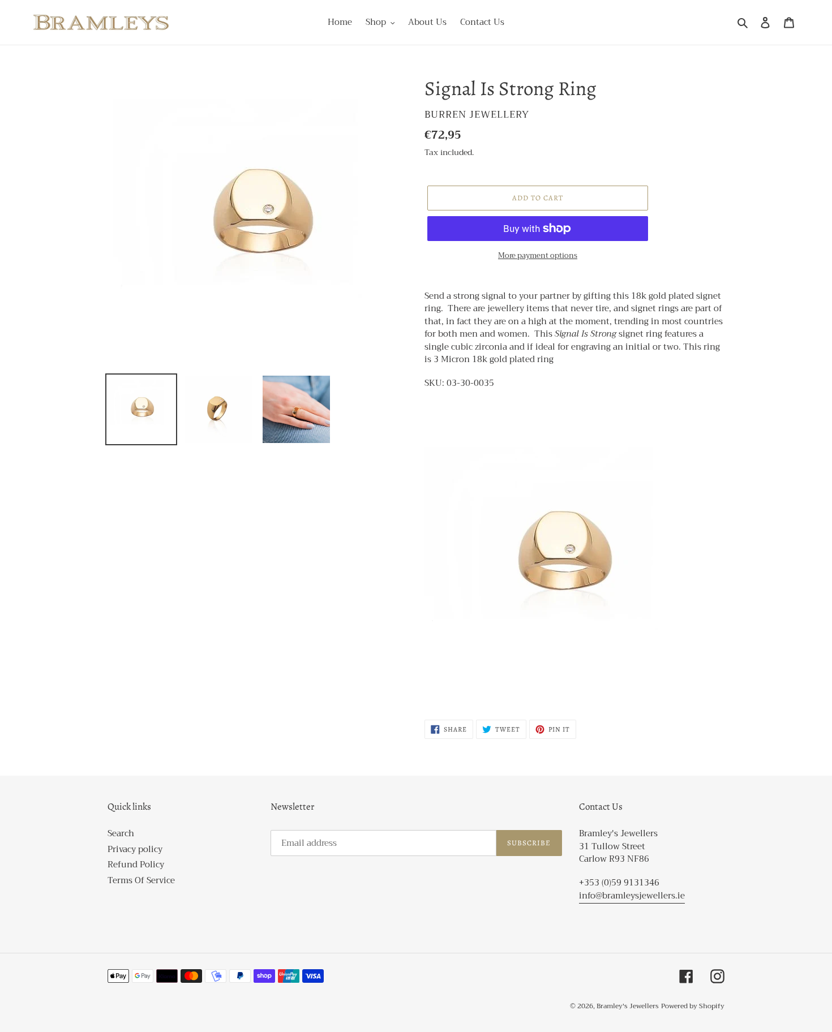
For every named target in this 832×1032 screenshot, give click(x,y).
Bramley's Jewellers (628, 1006)
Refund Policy (136, 864)
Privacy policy (135, 849)
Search (121, 833)
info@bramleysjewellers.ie (632, 895)
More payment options (537, 255)
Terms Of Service (141, 880)
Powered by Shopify (692, 1006)
